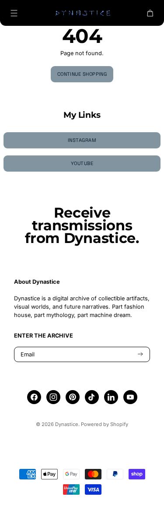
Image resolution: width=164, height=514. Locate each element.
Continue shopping (82, 74)
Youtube (82, 163)
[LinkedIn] (111, 397)
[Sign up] (140, 354)
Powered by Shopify (104, 424)
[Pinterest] (72, 397)
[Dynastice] (82, 13)
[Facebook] (34, 397)
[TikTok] (91, 397)
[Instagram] (53, 397)
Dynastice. (67, 424)
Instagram (82, 140)
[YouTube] (130, 397)
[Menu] (13, 13)
